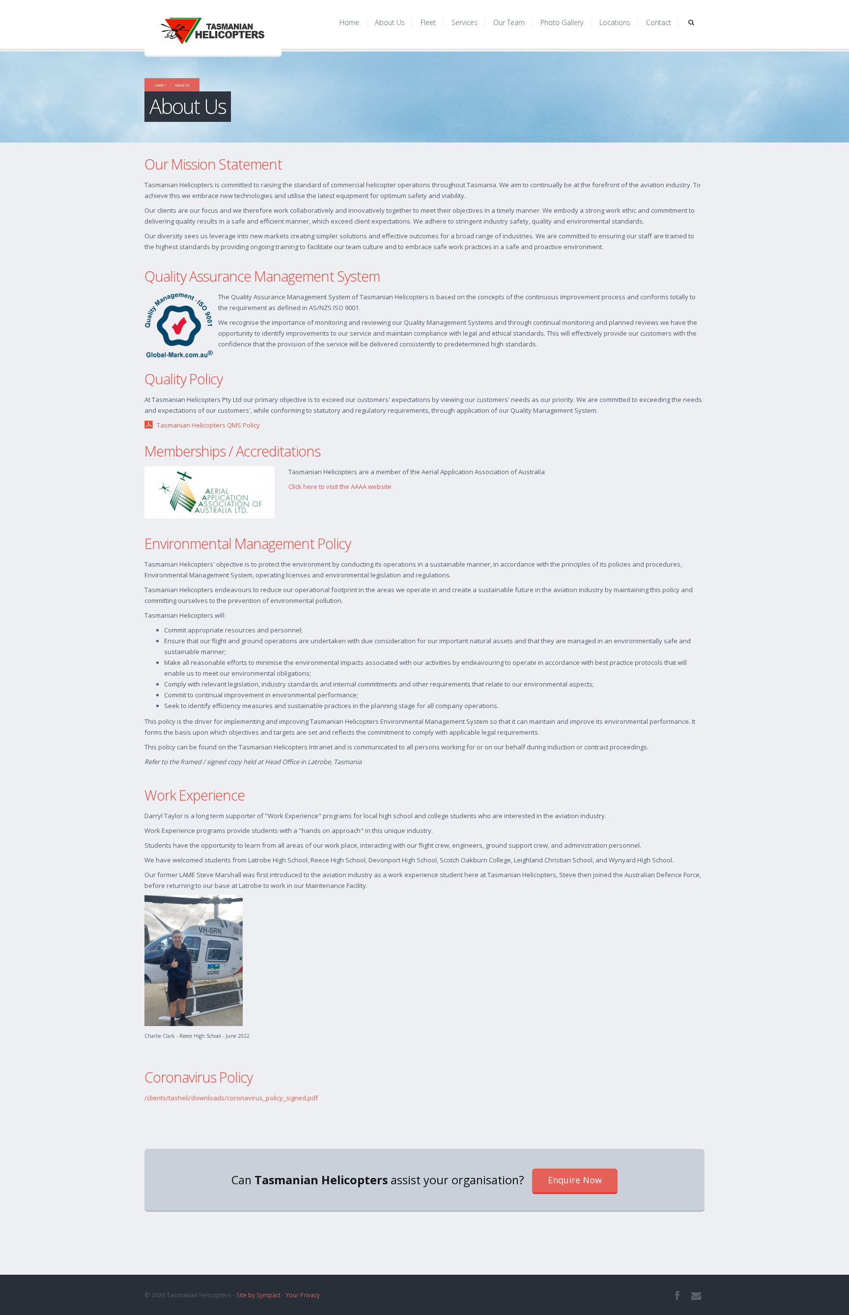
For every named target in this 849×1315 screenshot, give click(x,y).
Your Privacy (302, 1295)
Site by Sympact (258, 1295)
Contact (658, 22)
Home (349, 22)
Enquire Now (575, 1180)
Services (465, 22)
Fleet (428, 22)
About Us (390, 22)
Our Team (509, 22)
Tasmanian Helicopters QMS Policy (208, 425)
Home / (160, 85)
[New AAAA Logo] (209, 491)
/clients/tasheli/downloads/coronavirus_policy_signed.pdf (231, 1097)
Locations (614, 22)
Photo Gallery (562, 22)
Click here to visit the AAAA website (340, 486)
